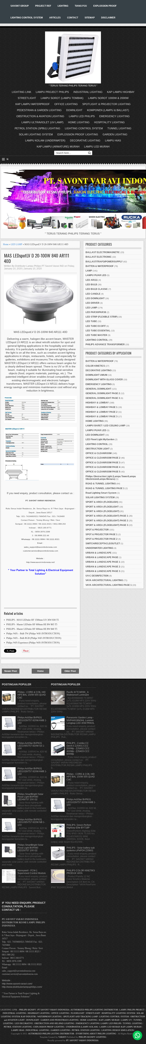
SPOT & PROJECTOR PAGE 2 (101, 539)
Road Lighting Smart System (101, 493)
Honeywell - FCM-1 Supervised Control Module (31, 872)
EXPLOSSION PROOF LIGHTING (77, 134)
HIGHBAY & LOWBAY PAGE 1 (101, 407)
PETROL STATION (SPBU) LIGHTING (37, 128)
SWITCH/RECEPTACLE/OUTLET (103, 543)
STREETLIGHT (27, 98)
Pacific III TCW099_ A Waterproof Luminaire (78, 693)
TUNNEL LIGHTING (119, 128)
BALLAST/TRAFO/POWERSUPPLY (104, 261)
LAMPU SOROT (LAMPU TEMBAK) (62, 98)
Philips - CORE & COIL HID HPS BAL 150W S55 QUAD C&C (31, 695)
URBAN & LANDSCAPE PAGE (102, 557)
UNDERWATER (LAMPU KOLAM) (82, 1027)
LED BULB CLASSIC (97, 289)
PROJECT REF (43, 6)
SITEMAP (90, 17)
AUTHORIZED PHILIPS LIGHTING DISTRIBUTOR (94, 1010)
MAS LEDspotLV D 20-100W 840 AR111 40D (36, 258)
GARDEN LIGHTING (115, 134)
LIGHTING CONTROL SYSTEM (26, 17)
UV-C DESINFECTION (97, 575)
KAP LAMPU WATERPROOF (32, 104)
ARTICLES (55, 17)
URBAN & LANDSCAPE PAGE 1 (103, 562)
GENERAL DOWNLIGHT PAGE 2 (103, 393)
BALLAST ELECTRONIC (99, 257)
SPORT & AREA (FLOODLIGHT (102, 506)
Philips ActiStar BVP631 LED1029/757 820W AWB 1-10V (32, 720)
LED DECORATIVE (24, 1023)
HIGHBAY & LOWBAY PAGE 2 (101, 412)
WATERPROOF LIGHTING (49, 1016)
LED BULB (91, 284)
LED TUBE (91, 321)
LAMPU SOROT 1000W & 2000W (108, 98)
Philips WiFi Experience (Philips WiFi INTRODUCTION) (33, 642)
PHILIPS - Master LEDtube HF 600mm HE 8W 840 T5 (31, 629)
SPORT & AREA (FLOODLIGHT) (102, 511)
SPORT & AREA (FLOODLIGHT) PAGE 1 (107, 516)
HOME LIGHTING (79, 122)
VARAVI (62, 1037)
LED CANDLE (93, 294)
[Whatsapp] (137, 1035)
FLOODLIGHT (77, 1013)
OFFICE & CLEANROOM (99, 453)
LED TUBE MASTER (96, 335)
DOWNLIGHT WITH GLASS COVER (104, 379)
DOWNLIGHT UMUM (96, 375)
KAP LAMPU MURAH (109, 1020)
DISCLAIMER (108, 17)
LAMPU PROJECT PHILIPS (52, 91)
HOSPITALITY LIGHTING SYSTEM (118, 1013)
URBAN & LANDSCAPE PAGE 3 (103, 571)
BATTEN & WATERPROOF (99, 266)
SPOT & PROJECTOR (97, 529)
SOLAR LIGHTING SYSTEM (36, 134)
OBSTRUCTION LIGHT (98, 448)
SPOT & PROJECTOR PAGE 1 (101, 534)
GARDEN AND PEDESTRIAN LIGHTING (60, 1020)
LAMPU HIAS (113, 140)
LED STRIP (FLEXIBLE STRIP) (101, 316)
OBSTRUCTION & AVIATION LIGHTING (40, 116)
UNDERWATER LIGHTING (99, 548)
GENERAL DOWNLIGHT (98, 388)
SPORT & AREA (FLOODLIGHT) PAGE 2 (107, 520)
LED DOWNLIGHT (95, 298)
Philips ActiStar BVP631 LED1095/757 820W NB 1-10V (31, 822)
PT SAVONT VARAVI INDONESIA (53, 1010)
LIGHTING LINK (21, 91)
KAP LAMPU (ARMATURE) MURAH (58, 146)
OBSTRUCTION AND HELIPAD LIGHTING (54, 1023)
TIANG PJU (81, 6)
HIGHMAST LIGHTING (39, 1013)
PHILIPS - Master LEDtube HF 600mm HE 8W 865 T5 (31, 624)
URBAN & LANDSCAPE (98, 552)
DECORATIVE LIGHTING (85, 140)
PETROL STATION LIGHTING (18, 1027)
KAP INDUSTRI (28, 1016)
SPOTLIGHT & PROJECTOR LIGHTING (106, 104)
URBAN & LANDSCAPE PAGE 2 (103, 566)
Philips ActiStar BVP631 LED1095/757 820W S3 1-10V (31, 746)
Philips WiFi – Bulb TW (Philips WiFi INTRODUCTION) (33, 633)
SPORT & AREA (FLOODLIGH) (102, 502)
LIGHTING (63, 6)
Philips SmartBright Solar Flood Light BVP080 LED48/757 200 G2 (30, 797)
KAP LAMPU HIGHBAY (120, 91)
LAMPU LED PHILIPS (82, 116)
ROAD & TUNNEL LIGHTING (101, 483)
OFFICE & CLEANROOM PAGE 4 (103, 467)
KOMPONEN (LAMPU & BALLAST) (108, 110)
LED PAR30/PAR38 (96, 312)
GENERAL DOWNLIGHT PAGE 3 (103, 398)
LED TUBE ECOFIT (96, 326)
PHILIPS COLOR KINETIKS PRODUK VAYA (81, 872)
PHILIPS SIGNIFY (27, 1010)
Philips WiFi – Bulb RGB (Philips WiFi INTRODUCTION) (33, 638)
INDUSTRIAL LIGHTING (87, 91)
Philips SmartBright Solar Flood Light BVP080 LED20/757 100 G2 (30, 848)
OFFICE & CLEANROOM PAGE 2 (103, 458)
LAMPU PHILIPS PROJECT (132, 1010)
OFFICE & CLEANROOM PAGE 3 (103, 462)
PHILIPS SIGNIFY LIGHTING (92, 1037)
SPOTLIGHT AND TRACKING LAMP (80, 1016)
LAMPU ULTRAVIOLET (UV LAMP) (42, 122)
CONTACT (72, 17)
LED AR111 (92, 280)
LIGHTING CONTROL (97, 340)
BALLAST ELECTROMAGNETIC (103, 252)
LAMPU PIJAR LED (96, 275)
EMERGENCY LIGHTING (114, 116)
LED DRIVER (92, 303)
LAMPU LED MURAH (97, 146)
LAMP (89, 270)
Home (6, 244)
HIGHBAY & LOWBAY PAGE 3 (101, 416)
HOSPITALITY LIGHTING (109, 122)
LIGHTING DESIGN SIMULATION (118, 1030)
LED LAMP (16, 244)
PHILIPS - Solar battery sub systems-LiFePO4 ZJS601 (81, 849)
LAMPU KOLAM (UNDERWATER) (45, 140)
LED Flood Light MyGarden (100, 439)
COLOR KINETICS (95, 366)
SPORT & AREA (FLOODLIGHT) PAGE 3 (107, 525)
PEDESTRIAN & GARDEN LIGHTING (39, 110)
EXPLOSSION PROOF (105, 6)
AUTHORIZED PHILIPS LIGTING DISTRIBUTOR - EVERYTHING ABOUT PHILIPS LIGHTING (72, 1033)
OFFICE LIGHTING (66, 104)
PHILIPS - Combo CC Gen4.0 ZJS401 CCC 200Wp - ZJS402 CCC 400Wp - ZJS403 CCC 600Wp (78, 748)
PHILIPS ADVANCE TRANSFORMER (105, 344)
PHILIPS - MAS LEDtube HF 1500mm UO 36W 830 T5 (32, 620)
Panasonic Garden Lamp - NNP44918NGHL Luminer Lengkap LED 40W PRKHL (80, 720)
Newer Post (10, 671)
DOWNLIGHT (74, 110)
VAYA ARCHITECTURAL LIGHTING (104, 580)
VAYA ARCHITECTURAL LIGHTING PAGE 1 (109, 585)
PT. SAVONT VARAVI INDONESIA (82, 1040)
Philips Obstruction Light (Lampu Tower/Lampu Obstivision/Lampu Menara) (111, 477)
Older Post (70, 671)
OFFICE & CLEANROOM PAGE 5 (103, 471)
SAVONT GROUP (19, 6)
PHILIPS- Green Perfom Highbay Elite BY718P (79, 826)
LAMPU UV (126, 1020)
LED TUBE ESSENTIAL (98, 330)
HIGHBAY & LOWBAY (97, 402)
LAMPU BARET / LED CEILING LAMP (105, 425)
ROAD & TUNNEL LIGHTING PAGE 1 (105, 488)
